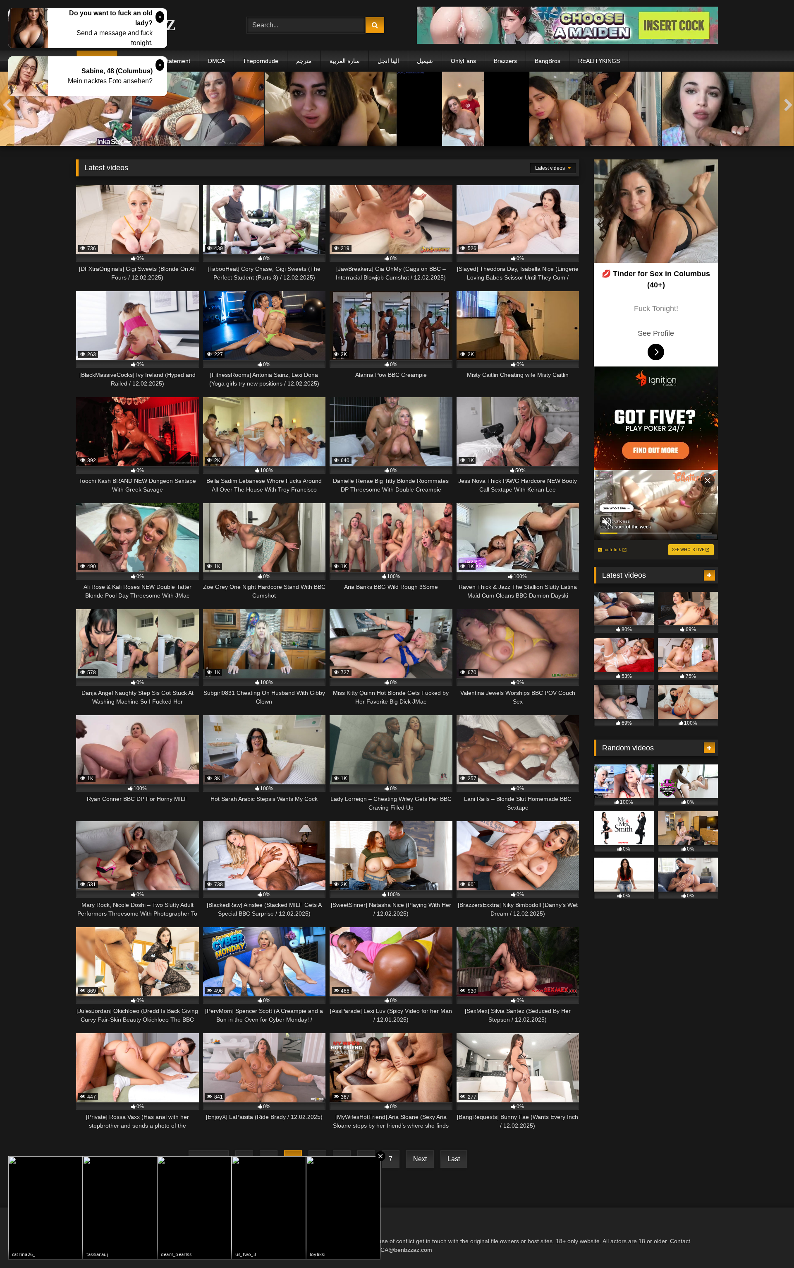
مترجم (304, 61)
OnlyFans (463, 61)
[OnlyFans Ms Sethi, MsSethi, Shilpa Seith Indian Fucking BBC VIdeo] (595, 109)
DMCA (216, 61)
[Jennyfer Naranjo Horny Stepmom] (66, 109)
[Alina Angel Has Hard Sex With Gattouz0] (463, 109)
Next (420, 1158)
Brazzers (505, 61)
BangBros (547, 61)
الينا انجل (388, 61)
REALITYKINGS (599, 61)
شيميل (425, 61)
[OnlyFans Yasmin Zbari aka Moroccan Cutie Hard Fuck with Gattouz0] (728, 109)
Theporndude (260, 61)
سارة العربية (345, 61)
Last (453, 1158)
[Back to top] (768, 1243)
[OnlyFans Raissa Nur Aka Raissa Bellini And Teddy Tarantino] (198, 109)
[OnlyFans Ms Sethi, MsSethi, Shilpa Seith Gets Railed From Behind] (331, 109)
